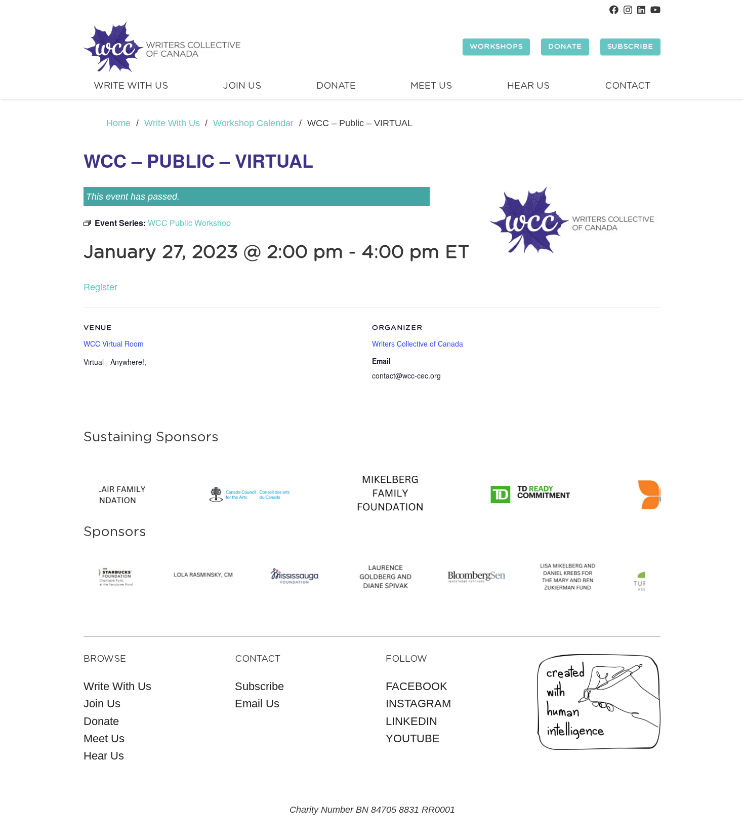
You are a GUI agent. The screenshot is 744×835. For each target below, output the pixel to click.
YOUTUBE (413, 738)
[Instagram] (628, 10)
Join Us (102, 703)
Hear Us (104, 755)
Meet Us (104, 738)
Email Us (257, 703)
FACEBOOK (416, 686)
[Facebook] (613, 9)
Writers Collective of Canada (417, 343)
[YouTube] (655, 9)
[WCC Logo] (162, 47)
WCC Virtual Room (114, 343)
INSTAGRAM (418, 703)
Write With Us (117, 686)
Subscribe (259, 686)
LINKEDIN (411, 721)
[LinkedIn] (641, 9)
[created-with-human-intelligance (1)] (599, 702)
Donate (101, 721)
